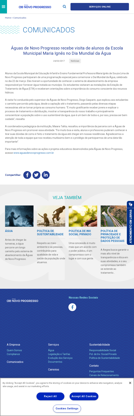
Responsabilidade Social (102, 350)
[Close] (130, 383)
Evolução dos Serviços (60, 358)
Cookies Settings (67, 408)
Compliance (13, 354)
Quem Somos (14, 350)
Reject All (50, 396)
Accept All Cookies (84, 396)
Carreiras (53, 369)
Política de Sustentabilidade (104, 358)
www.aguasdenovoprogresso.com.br (33, 152)
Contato (94, 365)
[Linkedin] (46, 175)
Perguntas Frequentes (101, 371)
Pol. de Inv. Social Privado (103, 354)
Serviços (53, 344)
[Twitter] (36, 175)
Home (8, 17)
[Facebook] (27, 175)
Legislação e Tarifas (59, 354)
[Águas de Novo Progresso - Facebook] (72, 307)
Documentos (55, 361)
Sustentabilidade (99, 344)
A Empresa (13, 344)
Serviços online (100, 6)
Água (51, 350)
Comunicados (19, 17)
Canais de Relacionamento (104, 375)
